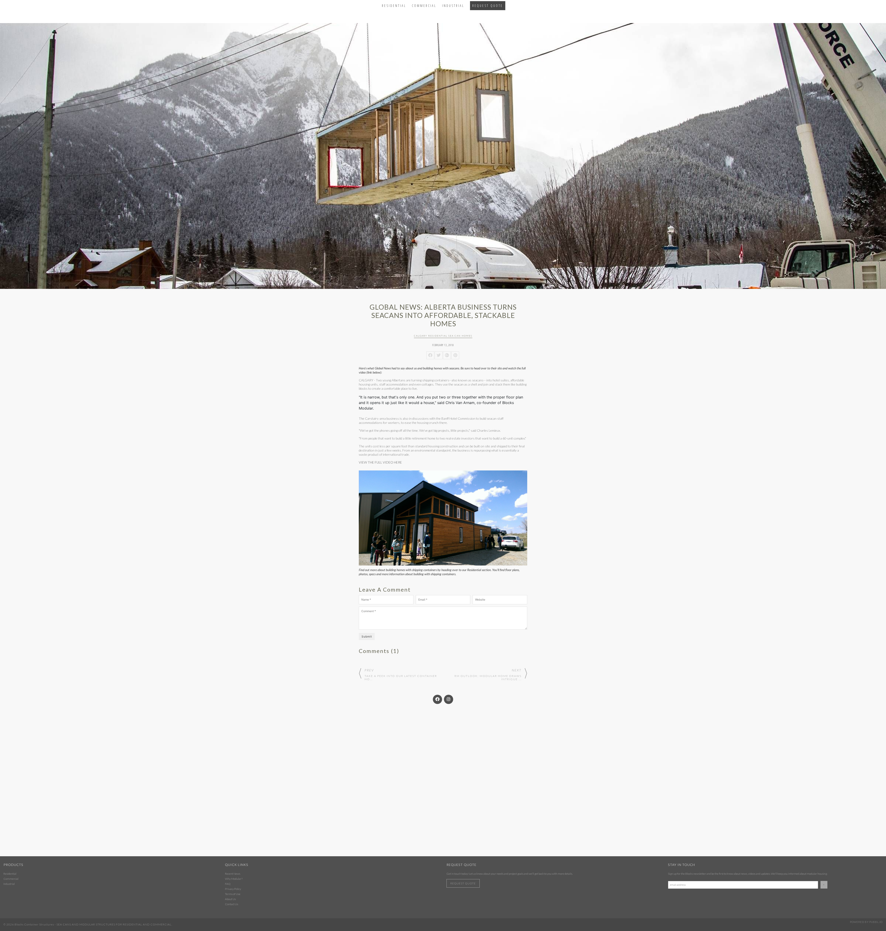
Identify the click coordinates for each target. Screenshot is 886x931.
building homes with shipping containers (411, 570)
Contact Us (231, 904)
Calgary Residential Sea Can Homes (443, 335)
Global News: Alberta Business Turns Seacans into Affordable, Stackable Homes (443, 315)
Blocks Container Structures (34, 924)
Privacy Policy (233, 889)
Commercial (424, 5)
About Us (230, 899)
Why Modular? (233, 878)
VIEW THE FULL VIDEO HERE (380, 462)
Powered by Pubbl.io (866, 921)
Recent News (232, 873)
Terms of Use (232, 894)
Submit (367, 636)
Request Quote (487, 5)
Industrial (453, 5)
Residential (394, 5)
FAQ (227, 884)
